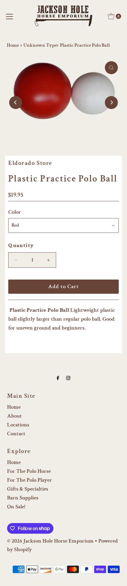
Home (13, 45)
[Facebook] (58, 378)
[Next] (111, 102)
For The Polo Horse (29, 471)
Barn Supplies (22, 497)
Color (14, 212)
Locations (18, 424)
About (14, 416)
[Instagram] (68, 378)
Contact (16, 433)
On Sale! (16, 506)
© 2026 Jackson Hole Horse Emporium (50, 541)
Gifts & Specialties (27, 489)
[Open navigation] (9, 16)
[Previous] (15, 102)
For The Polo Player (29, 480)
